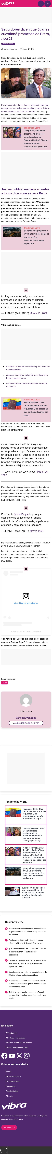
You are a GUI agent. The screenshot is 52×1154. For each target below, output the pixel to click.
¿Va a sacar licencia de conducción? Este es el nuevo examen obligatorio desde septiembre (27, 952)
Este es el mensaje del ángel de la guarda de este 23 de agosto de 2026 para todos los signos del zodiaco (27, 963)
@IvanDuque (21, 514)
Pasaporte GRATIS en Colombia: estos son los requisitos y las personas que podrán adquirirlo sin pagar (36, 408)
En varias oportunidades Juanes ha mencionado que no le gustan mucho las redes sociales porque (25, 108)
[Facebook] (4, 1056)
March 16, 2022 (38, 313)
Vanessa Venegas (10, 49)
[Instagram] (27, 1056)
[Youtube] (12, 1056)
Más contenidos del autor (26, 723)
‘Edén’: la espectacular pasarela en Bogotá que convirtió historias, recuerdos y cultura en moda (27, 995)
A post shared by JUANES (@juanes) (26, 631)
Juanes (4, 683)
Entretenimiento (8, 44)
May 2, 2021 (37, 531)
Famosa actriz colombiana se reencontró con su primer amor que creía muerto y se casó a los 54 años (27, 931)
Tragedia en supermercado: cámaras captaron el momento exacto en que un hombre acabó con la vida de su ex (28, 983)
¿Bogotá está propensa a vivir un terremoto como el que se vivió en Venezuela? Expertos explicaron (36, 237)
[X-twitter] (19, 1056)
